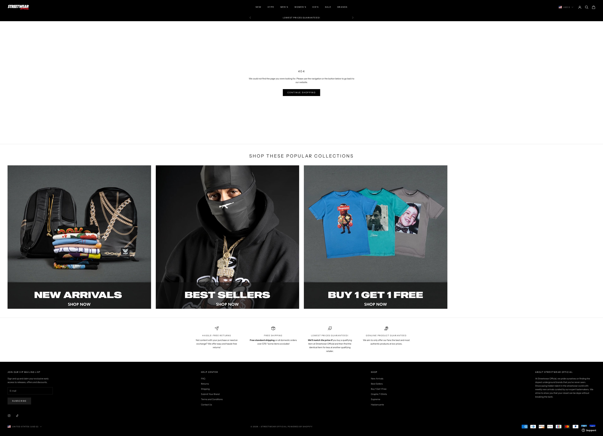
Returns (205, 383)
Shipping (205, 389)
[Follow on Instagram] (9, 415)
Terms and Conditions (212, 399)
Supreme (375, 399)
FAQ (203, 378)
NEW (258, 7)
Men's (284, 7)
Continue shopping (301, 92)
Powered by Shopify (300, 426)
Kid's (315, 7)
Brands (342, 7)
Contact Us (206, 404)
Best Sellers (377, 383)
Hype (271, 7)
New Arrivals (377, 378)
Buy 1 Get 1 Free (378, 389)
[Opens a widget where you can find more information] (589, 430)
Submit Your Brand (210, 394)
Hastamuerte (377, 404)
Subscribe (19, 401)
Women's (300, 7)
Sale (328, 7)
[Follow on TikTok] (17, 415)
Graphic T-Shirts (379, 394)
